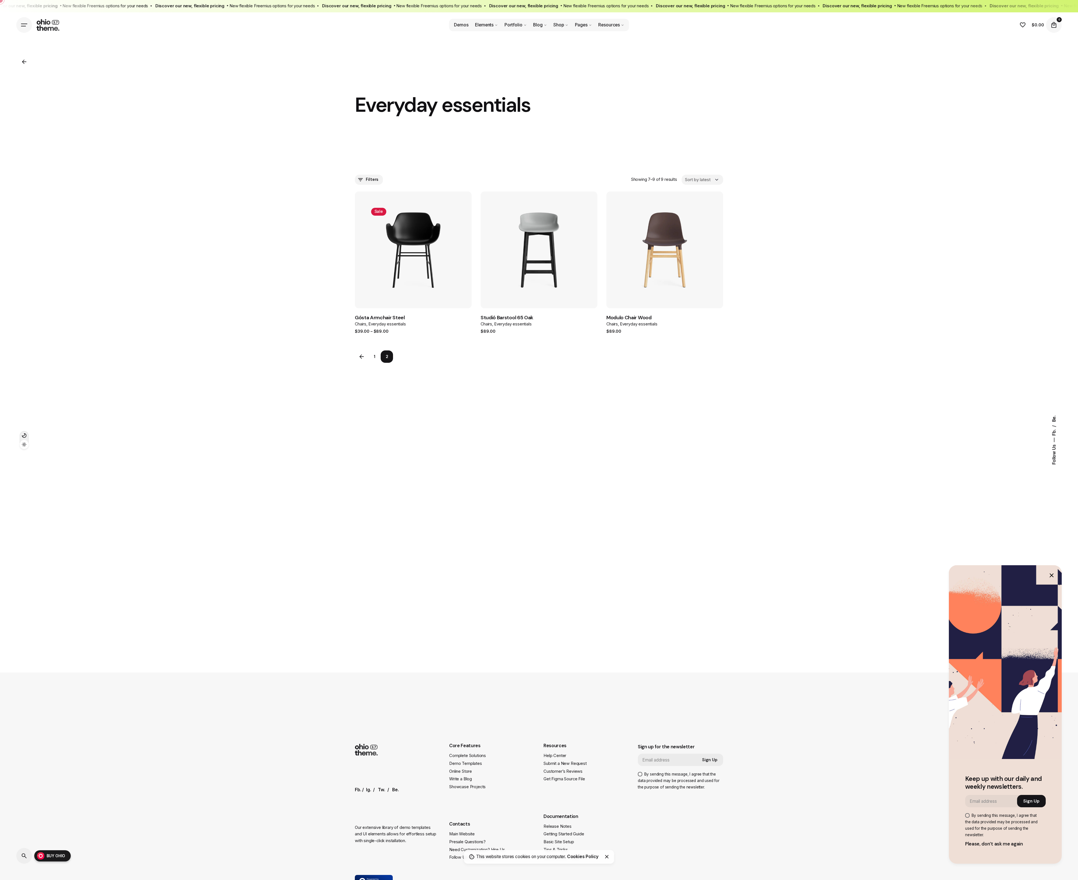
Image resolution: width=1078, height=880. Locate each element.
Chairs (360, 324)
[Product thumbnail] (413, 249)
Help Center (554, 755)
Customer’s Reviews (563, 771)
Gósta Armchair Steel (380, 317)
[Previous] (448, 212)
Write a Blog (460, 778)
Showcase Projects (467, 786)
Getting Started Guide (563, 833)
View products (393, 288)
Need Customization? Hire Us (477, 849)
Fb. (1054, 432)
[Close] (607, 856)
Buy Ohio (56, 856)
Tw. (381, 789)
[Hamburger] (24, 25)
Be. (1054, 418)
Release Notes (557, 826)
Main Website (462, 833)
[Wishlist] (1022, 25)
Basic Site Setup (558, 841)
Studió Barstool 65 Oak (507, 317)
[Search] (24, 856)
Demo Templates (465, 763)
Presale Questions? (467, 841)
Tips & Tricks (555, 849)
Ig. (368, 789)
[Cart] (1054, 25)
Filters (372, 179)
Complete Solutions (467, 755)
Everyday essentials (387, 324)
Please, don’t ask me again (994, 844)
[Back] (24, 62)
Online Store (460, 771)
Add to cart (517, 288)
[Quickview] (505, 214)
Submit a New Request (565, 763)
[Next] (448, 224)
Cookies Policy (583, 856)
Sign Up (710, 760)
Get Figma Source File (564, 778)
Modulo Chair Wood (629, 317)
